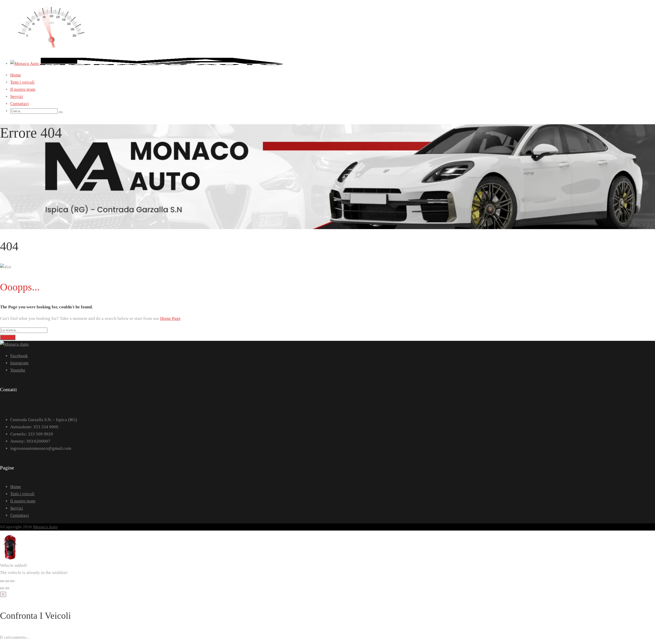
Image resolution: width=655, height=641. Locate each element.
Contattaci (19, 103)
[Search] (61, 112)
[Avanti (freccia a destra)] (7, 588)
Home (15, 75)
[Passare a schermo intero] (7, 581)
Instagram (19, 363)
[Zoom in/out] (12, 581)
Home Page (170, 318)
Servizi (16, 96)
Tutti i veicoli (22, 82)
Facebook (19, 355)
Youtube (17, 370)
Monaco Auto (45, 526)
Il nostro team (22, 89)
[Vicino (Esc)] (2, 581)
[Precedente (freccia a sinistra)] (2, 588)
